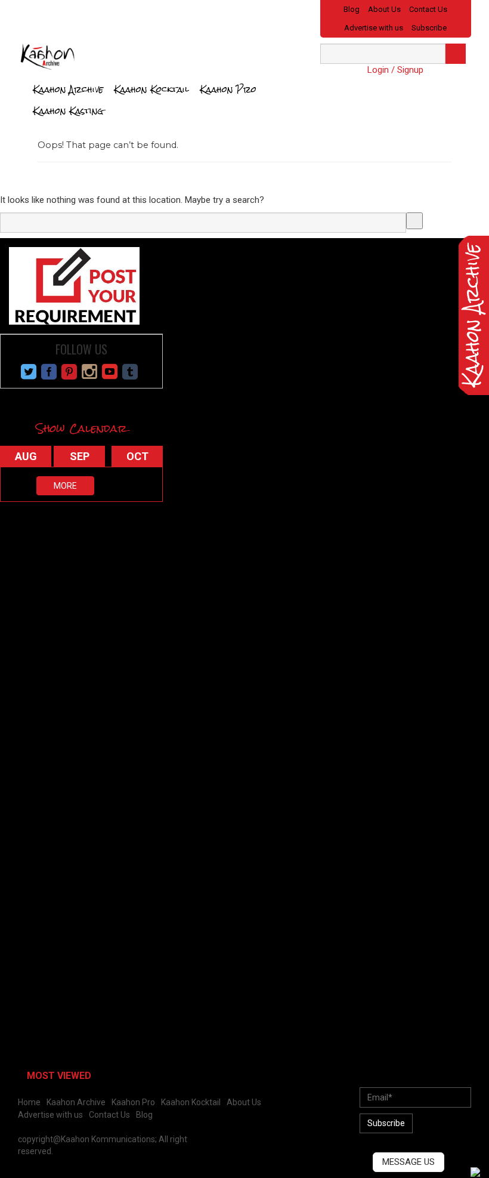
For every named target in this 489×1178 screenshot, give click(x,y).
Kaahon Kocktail (151, 89)
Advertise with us (373, 27)
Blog (351, 9)
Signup (410, 69)
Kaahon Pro (228, 89)
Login (378, 69)
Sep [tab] (79, 456)
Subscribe (429, 27)
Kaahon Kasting (68, 110)
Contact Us (428, 9)
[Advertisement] (89, 594)
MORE (65, 486)
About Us (384, 9)
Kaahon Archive (68, 89)
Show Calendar (81, 428)
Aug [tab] (26, 456)
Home (29, 1102)
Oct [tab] (137, 456)
